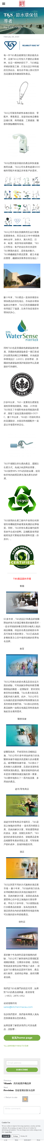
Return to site (11, 1097)
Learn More (8, 1132)
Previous (7, 1080)
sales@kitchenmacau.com (18, 1007)
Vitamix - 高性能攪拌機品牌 (17, 1083)
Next (6, 1087)
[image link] (22, 3)
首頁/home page (22, 1037)
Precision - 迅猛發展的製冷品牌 (19, 1090)
